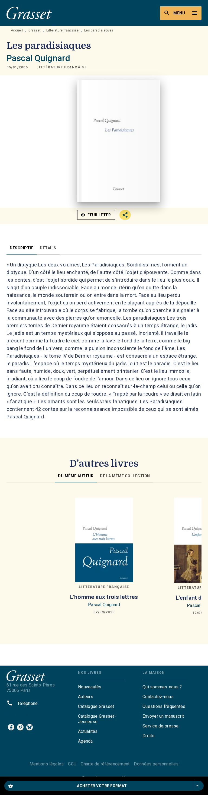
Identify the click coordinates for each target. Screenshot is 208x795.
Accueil (17, 30)
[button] (61, 67)
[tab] (21, 248)
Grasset (34, 30)
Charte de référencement (105, 764)
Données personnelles (156, 764)
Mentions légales (47, 764)
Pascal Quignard (38, 58)
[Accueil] (29, 13)
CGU (72, 764)
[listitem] (11, 727)
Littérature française (62, 30)
